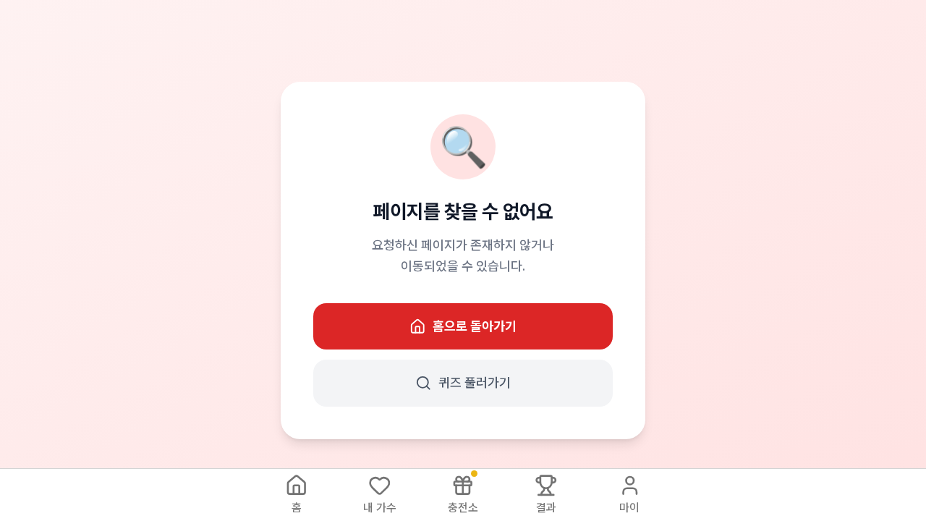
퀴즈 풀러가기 (474, 382)
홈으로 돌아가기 (475, 326)
